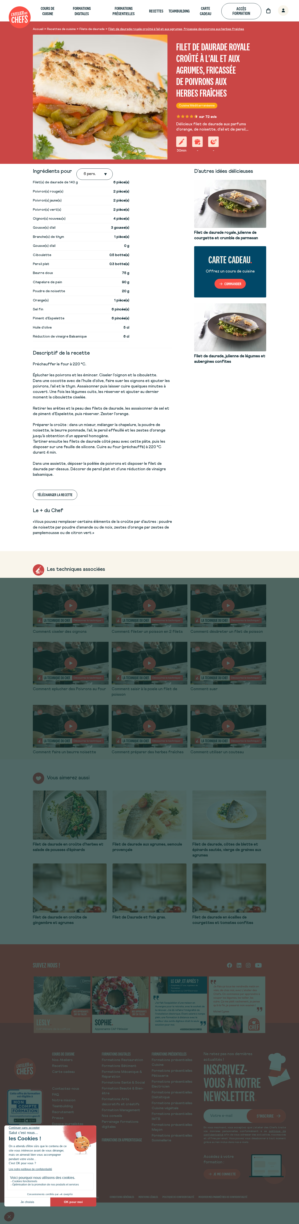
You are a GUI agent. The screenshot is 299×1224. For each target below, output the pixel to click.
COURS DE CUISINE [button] (48, 11)
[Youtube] (258, 965)
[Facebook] (229, 965)
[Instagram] (248, 965)
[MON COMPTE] (278, 10)
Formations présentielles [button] (124, 11)
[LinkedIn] (239, 965)
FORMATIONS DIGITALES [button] (82, 11)
